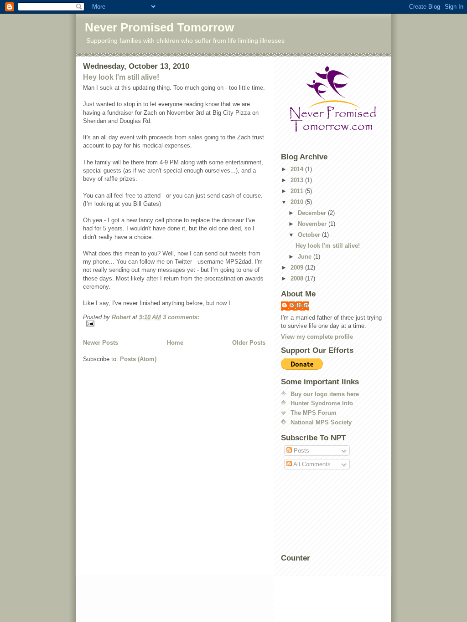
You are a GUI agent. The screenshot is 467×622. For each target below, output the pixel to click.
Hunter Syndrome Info (322, 403)
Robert (299, 305)
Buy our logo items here (325, 394)
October (310, 234)
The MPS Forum (314, 412)
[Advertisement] (322, 512)
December (313, 212)
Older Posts (248, 342)
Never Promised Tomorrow (159, 27)
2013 (298, 180)
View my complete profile (317, 336)
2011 (298, 191)
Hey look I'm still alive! (121, 77)
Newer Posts (100, 342)
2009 (298, 267)
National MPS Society (321, 422)
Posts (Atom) (138, 359)
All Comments (311, 464)
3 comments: (181, 317)
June (305, 256)
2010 (298, 202)
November (313, 223)
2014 (298, 169)
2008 (298, 278)
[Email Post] (174, 323)
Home (175, 342)
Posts (300, 450)
